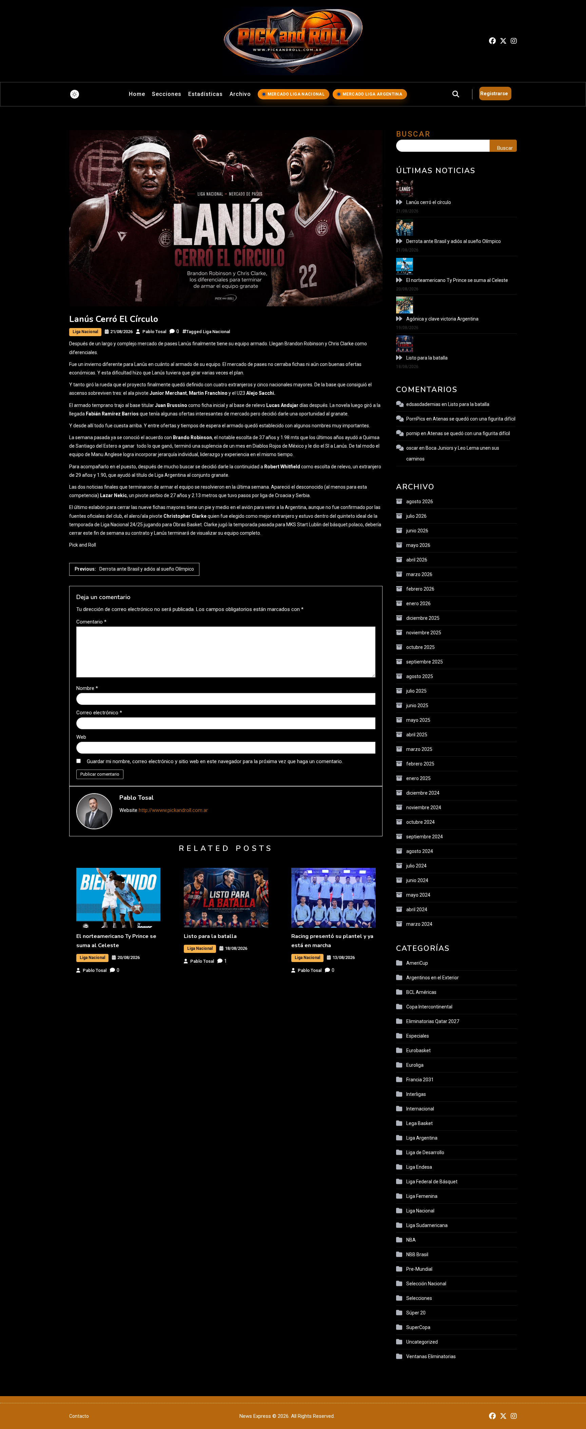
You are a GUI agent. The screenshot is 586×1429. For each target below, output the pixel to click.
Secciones (166, 94)
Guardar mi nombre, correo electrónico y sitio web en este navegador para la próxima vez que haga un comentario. (215, 761)
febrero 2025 (420, 764)
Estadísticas (205, 94)
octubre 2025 (420, 647)
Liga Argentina (421, 1138)
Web (81, 737)
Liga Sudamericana (427, 1225)
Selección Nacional (426, 1283)
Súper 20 (416, 1312)
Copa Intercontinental (429, 1006)
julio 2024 (416, 866)
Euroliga (415, 1065)
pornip (413, 433)
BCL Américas (421, 992)
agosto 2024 (419, 851)
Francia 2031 (420, 1079)
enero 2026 (418, 603)
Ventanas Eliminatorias (431, 1356)
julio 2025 (416, 691)
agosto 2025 (419, 676)
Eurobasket (418, 1050)
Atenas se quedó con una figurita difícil (474, 419)
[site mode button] (74, 94)
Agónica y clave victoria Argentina (442, 319)
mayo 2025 (418, 720)
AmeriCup (417, 963)
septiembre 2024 (424, 836)
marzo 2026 (419, 574)
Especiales (417, 1036)
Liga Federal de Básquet (431, 1181)
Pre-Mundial (419, 1269)
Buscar (413, 134)
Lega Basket (419, 1123)
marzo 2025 (419, 749)
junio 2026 (417, 530)
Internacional (420, 1108)
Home (137, 94)
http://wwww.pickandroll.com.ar (173, 810)
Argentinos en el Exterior (432, 977)
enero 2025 (418, 778)
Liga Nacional (85, 331)
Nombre (87, 688)
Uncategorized (422, 1342)
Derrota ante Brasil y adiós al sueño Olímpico (453, 241)
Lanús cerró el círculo (428, 202)
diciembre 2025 (423, 618)
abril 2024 (416, 909)
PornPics (415, 419)
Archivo (240, 94)
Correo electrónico (99, 713)
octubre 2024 (420, 822)
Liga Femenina (421, 1196)
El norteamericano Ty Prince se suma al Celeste (457, 280)
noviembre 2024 (423, 807)
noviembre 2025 (423, 632)
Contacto (79, 1416)
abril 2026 (416, 560)
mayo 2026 (418, 545)
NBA (411, 1240)
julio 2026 (416, 516)
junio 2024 (417, 880)
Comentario (91, 622)
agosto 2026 (419, 501)
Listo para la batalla (210, 936)
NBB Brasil (417, 1254)
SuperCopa (418, 1327)
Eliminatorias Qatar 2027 (432, 1021)
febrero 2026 (420, 589)
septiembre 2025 (424, 662)
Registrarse (494, 93)
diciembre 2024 (423, 793)
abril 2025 (416, 734)
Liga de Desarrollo (425, 1152)
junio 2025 (417, 705)
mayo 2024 (418, 895)
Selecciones (419, 1298)
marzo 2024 (419, 924)
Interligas (416, 1094)
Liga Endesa (419, 1167)
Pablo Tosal (154, 331)
